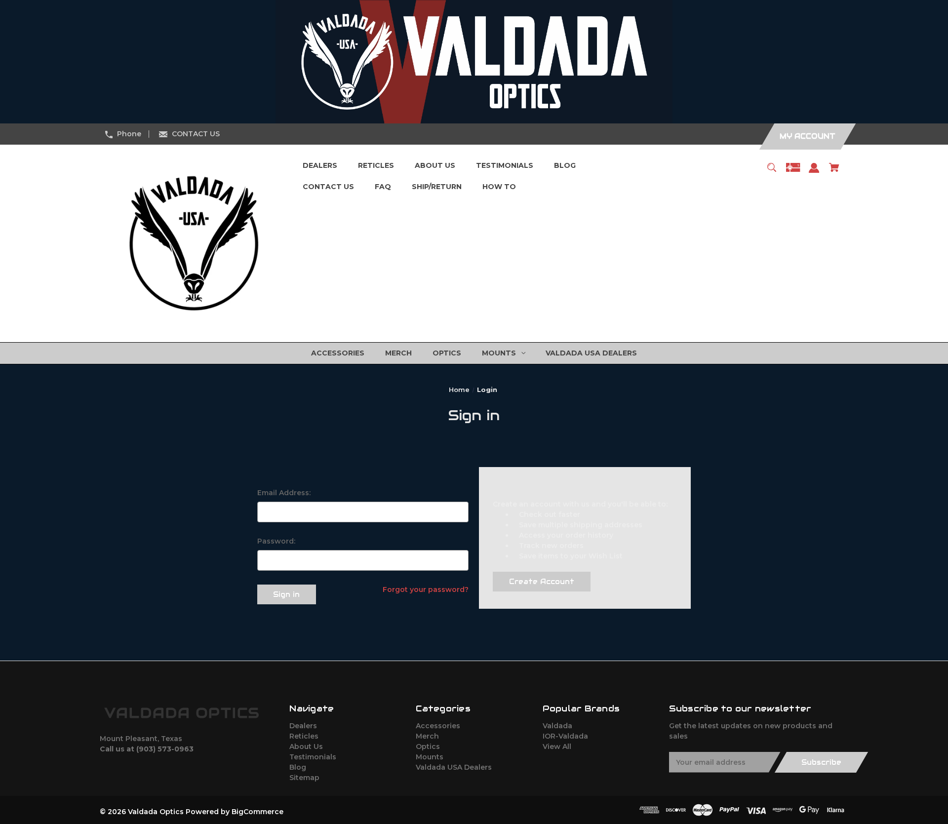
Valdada (557, 725)
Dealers (303, 725)
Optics (428, 746)
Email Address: (284, 492)
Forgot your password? (426, 589)
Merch (427, 736)
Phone (129, 133)
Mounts (429, 756)
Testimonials (312, 756)
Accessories (438, 725)
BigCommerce (257, 811)
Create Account (541, 581)
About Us (306, 746)
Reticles (303, 736)
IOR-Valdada (565, 736)
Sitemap (304, 777)
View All (557, 746)
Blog (297, 767)
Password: (276, 541)
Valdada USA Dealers (454, 767)
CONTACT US (196, 133)
